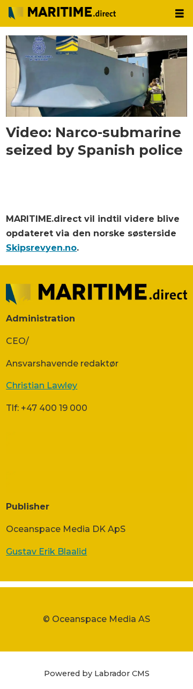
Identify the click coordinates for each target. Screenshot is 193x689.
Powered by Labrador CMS (97, 673)
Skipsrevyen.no (41, 247)
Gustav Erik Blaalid (46, 551)
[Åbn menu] (179, 13)
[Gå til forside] (83, 13)
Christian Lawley (41, 385)
